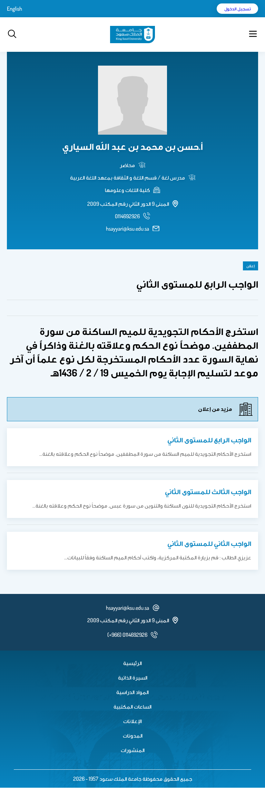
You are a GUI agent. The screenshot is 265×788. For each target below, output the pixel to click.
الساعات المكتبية (132, 706)
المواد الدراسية (132, 692)
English (14, 8)
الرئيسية (132, 663)
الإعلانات (132, 721)
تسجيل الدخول (237, 8)
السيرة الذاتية (132, 677)
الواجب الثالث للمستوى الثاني (208, 491)
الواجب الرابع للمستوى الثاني (209, 439)
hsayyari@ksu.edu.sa (127, 228)
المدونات (133, 735)
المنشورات (133, 750)
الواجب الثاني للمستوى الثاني (209, 543)
